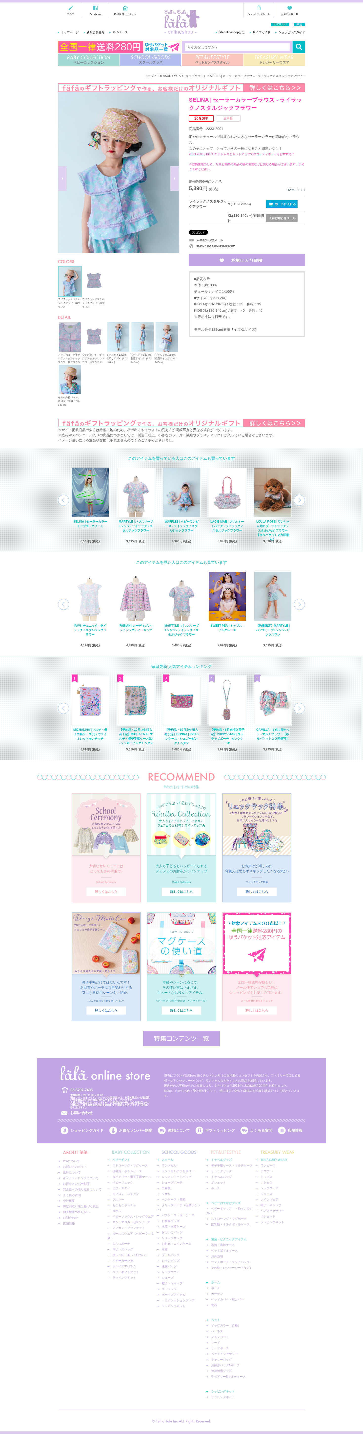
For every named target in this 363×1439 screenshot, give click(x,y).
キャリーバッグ (221, 1359)
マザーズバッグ (122, 1249)
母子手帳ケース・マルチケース (232, 1165)
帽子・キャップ (172, 1283)
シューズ (168, 1277)
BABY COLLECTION (89, 60)
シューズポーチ (172, 1182)
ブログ (70, 14)
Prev (63, 500)
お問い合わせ (81, 1113)
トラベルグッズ (221, 1160)
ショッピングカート (259, 14)
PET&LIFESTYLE (212, 60)
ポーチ (215, 1188)
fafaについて (71, 1161)
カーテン (217, 1293)
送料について (179, 1130)
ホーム (215, 1282)
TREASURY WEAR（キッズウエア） (182, 76)
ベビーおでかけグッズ (226, 1203)
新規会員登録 (95, 32)
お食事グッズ (171, 1221)
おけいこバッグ (172, 1232)
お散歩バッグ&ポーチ (225, 1365)
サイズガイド (261, 32)
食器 (214, 1305)
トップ (149, 76)
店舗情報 (295, 1130)
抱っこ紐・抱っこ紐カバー (130, 1255)
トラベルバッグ (221, 1177)
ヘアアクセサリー (272, 1211)
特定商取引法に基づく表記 (81, 1206)
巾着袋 (166, 1188)
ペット (215, 1320)
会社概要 (69, 1200)
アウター (266, 1171)
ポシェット (218, 1182)
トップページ (70, 32)
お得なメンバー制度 (135, 1130)
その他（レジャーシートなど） (232, 1267)
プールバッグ (171, 1255)
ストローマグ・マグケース (130, 1165)
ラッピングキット (124, 1277)
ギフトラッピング (220, 1130)
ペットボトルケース (224, 1250)
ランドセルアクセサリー (178, 1171)
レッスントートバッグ (176, 1177)
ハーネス (217, 1331)
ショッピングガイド (291, 32)
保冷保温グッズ (221, 1371)
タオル (116, 1211)
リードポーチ (220, 1348)
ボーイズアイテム (124, 1266)
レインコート (220, 1337)
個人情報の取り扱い (76, 1212)
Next (299, 500)
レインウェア (269, 1199)
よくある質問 (261, 1130)
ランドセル (169, 1165)
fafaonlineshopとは (232, 32)
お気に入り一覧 (289, 14)
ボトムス (266, 1182)
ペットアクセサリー (224, 1354)
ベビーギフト (121, 1160)
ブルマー (118, 1199)
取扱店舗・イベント (125, 14)
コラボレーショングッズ (178, 1300)
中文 (299, 24)
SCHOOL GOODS (150, 60)
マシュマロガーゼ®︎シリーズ (131, 1222)
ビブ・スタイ (121, 1188)
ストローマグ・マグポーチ (229, 1218)
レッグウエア (171, 1272)
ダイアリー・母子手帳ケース (131, 1177)
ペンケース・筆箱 (173, 1199)
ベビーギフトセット (125, 1272)
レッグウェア (269, 1188)
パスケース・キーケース (178, 1215)
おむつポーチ (121, 1243)
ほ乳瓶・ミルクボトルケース (230, 1224)
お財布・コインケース (176, 1243)
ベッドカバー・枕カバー (227, 1299)
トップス (266, 1177)
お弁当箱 (217, 1256)
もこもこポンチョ (124, 1205)
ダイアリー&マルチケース (228, 1376)
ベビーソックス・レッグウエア (133, 1216)
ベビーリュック (122, 1182)
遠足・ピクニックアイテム (229, 1239)
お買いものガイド (75, 1166)
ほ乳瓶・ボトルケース (127, 1171)
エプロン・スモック (125, 1194)
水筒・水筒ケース (173, 1226)
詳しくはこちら (106, 891)
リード (215, 1342)
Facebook (95, 14)
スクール (168, 1160)
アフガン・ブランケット (128, 1228)
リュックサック (172, 1238)
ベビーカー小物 (122, 1260)
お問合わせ (70, 1218)
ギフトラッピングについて (81, 1178)
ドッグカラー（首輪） (226, 1325)
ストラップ (169, 1289)
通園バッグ (169, 1266)
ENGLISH (280, 24)
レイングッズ (171, 1260)
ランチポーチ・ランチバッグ (230, 1262)
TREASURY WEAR (274, 60)
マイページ (119, 32)
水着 (165, 1249)
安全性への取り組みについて (82, 1189)
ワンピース (268, 1165)
